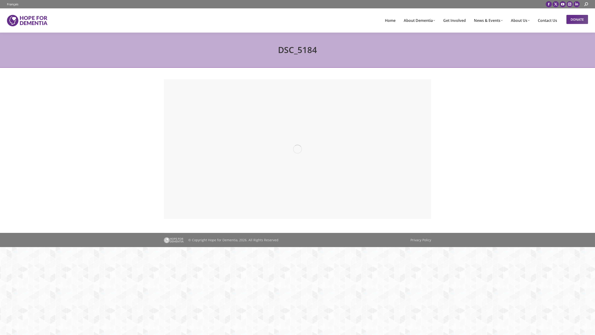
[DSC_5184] (297, 149)
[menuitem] (12, 4)
